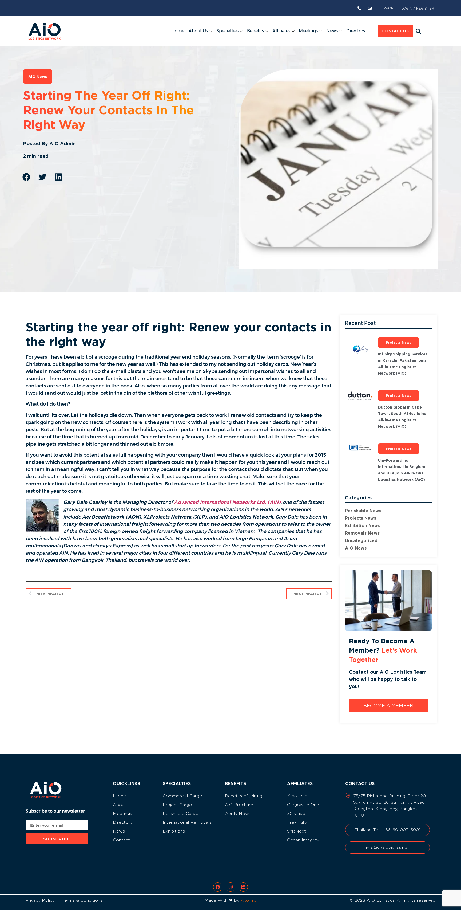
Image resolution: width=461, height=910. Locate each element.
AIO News (356, 548)
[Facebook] (217, 887)
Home (177, 30)
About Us (198, 30)
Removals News (362, 533)
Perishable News (363, 510)
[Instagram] (230, 887)
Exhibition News (362, 525)
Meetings (308, 30)
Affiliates (281, 30)
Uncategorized (361, 540)
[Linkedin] (243, 887)
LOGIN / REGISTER (417, 8)
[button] (418, 31)
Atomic (248, 900)
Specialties (227, 30)
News (332, 30)
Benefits (255, 30)
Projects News (360, 518)
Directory (355, 30)
